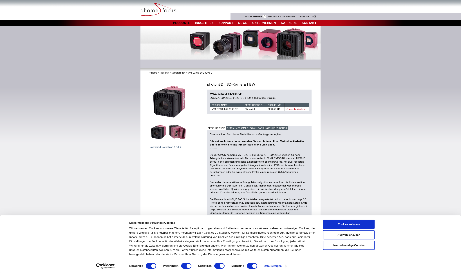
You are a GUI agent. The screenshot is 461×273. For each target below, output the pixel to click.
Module (270, 128)
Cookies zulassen (349, 224)
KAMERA (253, 16)
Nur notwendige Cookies (348, 245)
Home (154, 73)
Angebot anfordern (296, 109)
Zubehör (281, 128)
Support (226, 22)
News (242, 22)
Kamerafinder (178, 73)
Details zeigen (273, 265)
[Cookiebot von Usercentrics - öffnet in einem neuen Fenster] (105, 266)
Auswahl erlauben (348, 234)
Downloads (257, 128)
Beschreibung (216, 128)
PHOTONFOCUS (282, 16)
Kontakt (309, 22)
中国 (314, 16)
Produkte (181, 22)
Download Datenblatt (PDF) (165, 146)
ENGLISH (304, 16)
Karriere (289, 22)
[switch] (186, 266)
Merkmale (242, 128)
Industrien (204, 22)
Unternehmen (264, 22)
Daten (230, 128)
